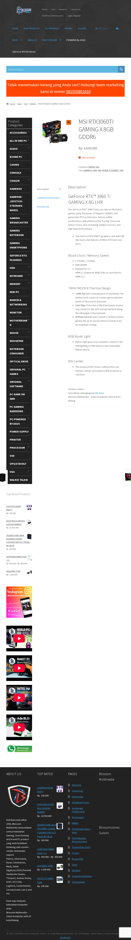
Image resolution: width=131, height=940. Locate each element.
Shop (19, 103)
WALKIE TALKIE (19, 479)
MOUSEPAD (16, 341)
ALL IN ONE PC (18, 140)
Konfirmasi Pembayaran (52, 15)
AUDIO (14, 148)
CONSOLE (15, 172)
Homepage (77, 796)
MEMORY (15, 284)
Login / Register (74, 15)
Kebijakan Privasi (80, 802)
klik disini (99, 393)
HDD (12, 267)
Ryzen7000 (77, 858)
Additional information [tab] (48, 197)
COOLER (15, 180)
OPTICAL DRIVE (19, 361)
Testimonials (78, 882)
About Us (63, 9)
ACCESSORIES (18, 132)
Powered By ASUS (81, 847)
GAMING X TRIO (90, 170)
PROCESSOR (17, 447)
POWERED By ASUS (75, 40)
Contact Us (75, 9)
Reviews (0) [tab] (43, 206)
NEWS (15, 40)
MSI (99, 170)
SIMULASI (32, 40)
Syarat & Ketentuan (82, 876)
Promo (75, 853)
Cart (53, 9)
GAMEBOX (16, 188)
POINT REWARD (49, 40)
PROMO (68, 28)
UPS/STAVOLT (18, 463)
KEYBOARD (16, 276)
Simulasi (76, 870)
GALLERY (82, 28)
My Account (78, 817)
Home (44, 9)
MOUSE (14, 332)
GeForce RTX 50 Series (24, 51)
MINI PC (14, 292)
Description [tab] (43, 189)
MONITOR (16, 312)
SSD (12, 455)
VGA (26, 103)
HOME (15, 28)
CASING (14, 164)
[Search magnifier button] (121, 69)
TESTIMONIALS (52, 28)
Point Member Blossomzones (79, 840)
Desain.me (65, 937)
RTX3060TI (114, 170)
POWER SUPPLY (19, 431)
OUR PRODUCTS (32, 28)
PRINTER (15, 439)
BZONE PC (16, 156)
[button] (68, 122)
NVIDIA (33, 103)
